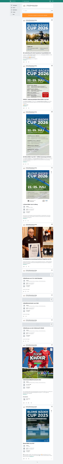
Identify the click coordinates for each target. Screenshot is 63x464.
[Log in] (53, 1)
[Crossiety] (12, 1)
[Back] (23, 1)
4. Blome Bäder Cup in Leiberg (30, 204)
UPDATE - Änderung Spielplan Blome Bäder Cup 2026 (36, 99)
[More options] (51, 62)
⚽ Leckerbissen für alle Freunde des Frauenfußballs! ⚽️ (37, 53)
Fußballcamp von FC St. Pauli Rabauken (32, 278)
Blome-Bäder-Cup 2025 (28, 443)
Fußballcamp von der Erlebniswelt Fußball (33, 328)
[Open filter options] (52, 10)
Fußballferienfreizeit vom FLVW (31, 303)
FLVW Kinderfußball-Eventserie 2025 (32, 379)
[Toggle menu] (51, 6)
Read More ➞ (25, 59)
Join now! (45, 15)
